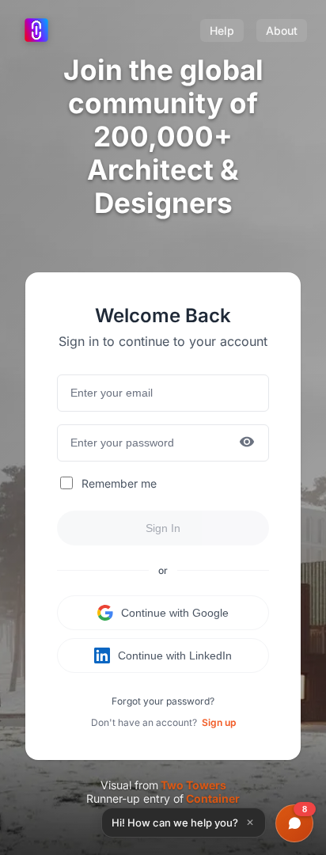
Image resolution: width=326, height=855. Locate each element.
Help (222, 30)
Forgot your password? (163, 701)
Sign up (219, 722)
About (282, 30)
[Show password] (247, 443)
